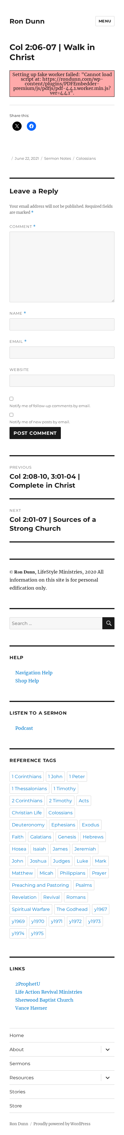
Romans (76, 897)
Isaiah (39, 849)
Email (18, 341)
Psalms (84, 885)
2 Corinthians (27, 800)
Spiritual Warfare (31, 909)
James (60, 849)
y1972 (75, 921)
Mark (100, 861)
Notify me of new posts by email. (40, 422)
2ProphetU (27, 984)
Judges (61, 861)
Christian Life (27, 812)
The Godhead (72, 909)
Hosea (19, 849)
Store (16, 1106)
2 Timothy (60, 800)
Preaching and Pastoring (40, 885)
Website (19, 369)
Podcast (24, 728)
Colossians (86, 158)
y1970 (37, 921)
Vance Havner (31, 1008)
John (17, 861)
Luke (82, 861)
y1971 (57, 921)
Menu (105, 21)
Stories (17, 1091)
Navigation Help (33, 673)
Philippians (72, 873)
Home (17, 1035)
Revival (51, 897)
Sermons (20, 1063)
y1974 (18, 933)
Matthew (22, 873)
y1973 (94, 921)
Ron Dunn (27, 21)
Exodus (90, 825)
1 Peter (77, 776)
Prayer (99, 873)
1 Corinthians (27, 776)
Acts (84, 800)
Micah (46, 873)
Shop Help (27, 681)
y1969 (18, 921)
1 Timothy (65, 788)
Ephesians (63, 825)
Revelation (24, 897)
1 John (55, 776)
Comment (23, 226)
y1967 (100, 909)
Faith (18, 837)
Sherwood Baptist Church (44, 1000)
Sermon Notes (57, 158)
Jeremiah (85, 849)
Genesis (67, 837)
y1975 (37, 933)
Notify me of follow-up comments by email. (50, 405)
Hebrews (93, 837)
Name (18, 313)
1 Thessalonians (29, 788)
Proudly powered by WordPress (62, 1123)
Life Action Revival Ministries (48, 992)
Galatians (40, 837)
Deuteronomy (28, 825)
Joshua (38, 861)
